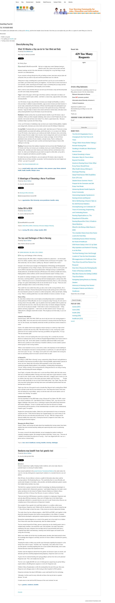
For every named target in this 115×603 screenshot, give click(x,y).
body (32, 168)
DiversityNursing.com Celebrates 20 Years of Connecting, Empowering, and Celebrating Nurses (83, 209)
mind (35, 168)
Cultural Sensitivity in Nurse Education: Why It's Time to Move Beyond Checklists (82, 157)
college (36, 230)
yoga (54, 168)
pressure (50, 168)
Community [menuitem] (51, 20)
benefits (12, 39)
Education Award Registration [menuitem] (76, 20)
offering (27, 30)
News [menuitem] (44, 20)
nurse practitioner (45, 200)
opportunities (26, 200)
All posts (20, 592)
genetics (24, 584)
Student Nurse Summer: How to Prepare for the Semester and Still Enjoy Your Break (83, 183)
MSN (45, 230)
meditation (41, 168)
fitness (58, 168)
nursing (24, 230)
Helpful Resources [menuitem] (47, 2)
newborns (30, 584)
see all (72, 321)
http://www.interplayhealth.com (30, 164)
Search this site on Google (78, 293)
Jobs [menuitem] (65, 2)
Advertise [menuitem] (71, 2)
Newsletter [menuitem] (38, 2)
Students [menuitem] (24, 20)
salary (57, 200)
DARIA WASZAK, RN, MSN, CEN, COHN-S (31, 252)
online (31, 230)
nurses (76, 307)
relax (45, 168)
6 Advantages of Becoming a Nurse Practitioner (36, 178)
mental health (26, 168)
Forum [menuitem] (58, 20)
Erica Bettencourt (28, 51)
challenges (55, 442)
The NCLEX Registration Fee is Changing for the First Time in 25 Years (82, 137)
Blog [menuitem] (22, 2)
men (23, 442)
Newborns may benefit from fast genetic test (35, 450)
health (24, 170)
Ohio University (35, 200)
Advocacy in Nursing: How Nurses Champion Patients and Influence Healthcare (83, 288)
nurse (76, 309)
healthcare (77, 318)
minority (48, 442)
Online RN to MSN (25, 208)
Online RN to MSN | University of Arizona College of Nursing (38, 225)
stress (38, 170)
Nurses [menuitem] (17, 2)
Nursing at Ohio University (26, 192)
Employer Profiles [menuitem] (57, 2)
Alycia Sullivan (27, 181)
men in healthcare (30, 442)
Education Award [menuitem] (29, 2)
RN (28, 230)
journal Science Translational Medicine (44, 471)
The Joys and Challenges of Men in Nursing (34, 238)
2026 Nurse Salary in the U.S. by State (84, 244)
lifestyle (33, 170)
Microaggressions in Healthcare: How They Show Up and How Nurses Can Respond (84, 262)
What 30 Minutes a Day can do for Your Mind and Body (39, 49)
